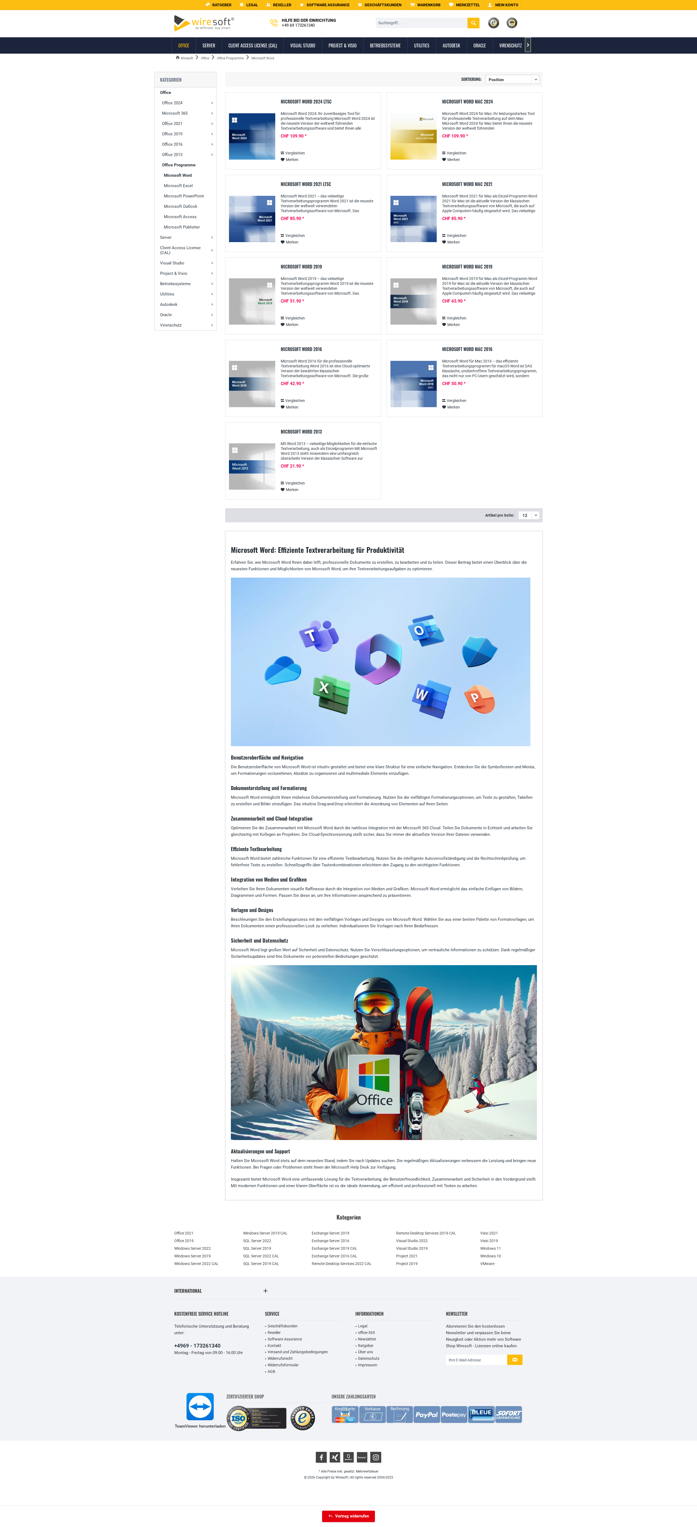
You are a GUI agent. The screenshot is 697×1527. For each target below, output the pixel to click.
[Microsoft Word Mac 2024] (413, 137)
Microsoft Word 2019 (301, 267)
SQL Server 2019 (257, 1248)
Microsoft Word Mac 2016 (467, 349)
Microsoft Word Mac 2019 (467, 267)
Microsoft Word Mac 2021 (467, 184)
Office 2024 (172, 102)
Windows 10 (490, 1256)
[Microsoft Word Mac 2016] (413, 384)
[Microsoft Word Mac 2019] (413, 302)
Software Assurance (285, 1339)
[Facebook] (321, 1457)
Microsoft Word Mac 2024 (467, 102)
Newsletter (367, 1339)
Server (166, 237)
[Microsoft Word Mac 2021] (413, 219)
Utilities (167, 294)
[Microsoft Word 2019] (252, 302)
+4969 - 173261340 (197, 1346)
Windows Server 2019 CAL (265, 1233)
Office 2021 (172, 123)
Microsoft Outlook (180, 206)
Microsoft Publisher (182, 227)
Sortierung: (471, 79)
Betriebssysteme (175, 283)
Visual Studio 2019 (412, 1248)
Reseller (274, 1332)
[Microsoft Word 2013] (252, 467)
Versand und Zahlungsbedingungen (298, 1352)
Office (165, 92)
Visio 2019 (489, 1241)
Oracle (166, 314)
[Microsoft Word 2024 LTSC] (252, 137)
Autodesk (169, 304)
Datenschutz (369, 1358)
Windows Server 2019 (192, 1256)
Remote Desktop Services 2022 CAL (342, 1263)
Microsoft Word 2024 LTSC (306, 102)
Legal (362, 1326)
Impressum (367, 1365)
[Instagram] (375, 1457)
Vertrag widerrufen (352, 1516)
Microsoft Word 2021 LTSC (306, 184)
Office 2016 (172, 144)
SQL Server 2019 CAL (261, 1263)
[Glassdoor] (348, 1457)
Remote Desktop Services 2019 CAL (426, 1233)
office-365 (366, 1332)
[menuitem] (425, 5)
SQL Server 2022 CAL (261, 1256)
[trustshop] (303, 1418)
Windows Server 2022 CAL (196, 1263)
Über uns (365, 1352)
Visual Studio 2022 (412, 1241)
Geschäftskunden (283, 1326)
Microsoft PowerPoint (184, 196)
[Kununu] (362, 1457)
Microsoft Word (178, 175)
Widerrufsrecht (280, 1358)
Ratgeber (366, 1345)
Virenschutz (171, 325)
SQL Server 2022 (257, 1241)
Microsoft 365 (175, 113)
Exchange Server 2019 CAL (334, 1248)
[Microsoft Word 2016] (252, 384)
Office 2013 (172, 154)
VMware (487, 1263)
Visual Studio (172, 263)
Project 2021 (407, 1256)
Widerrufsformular (283, 1365)
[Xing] (334, 1457)
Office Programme (178, 165)
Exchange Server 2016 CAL (334, 1256)
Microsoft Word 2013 (301, 432)
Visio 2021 (489, 1233)
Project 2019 (407, 1263)
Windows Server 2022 (192, 1248)
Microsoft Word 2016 (301, 349)
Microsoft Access (180, 216)
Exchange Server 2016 (330, 1241)
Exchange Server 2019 (330, 1233)
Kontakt (274, 1345)
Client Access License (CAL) (180, 250)
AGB (271, 1371)
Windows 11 (490, 1248)
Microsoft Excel (178, 185)
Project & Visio (173, 273)
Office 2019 (172, 134)
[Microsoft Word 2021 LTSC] (252, 219)
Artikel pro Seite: (499, 515)
